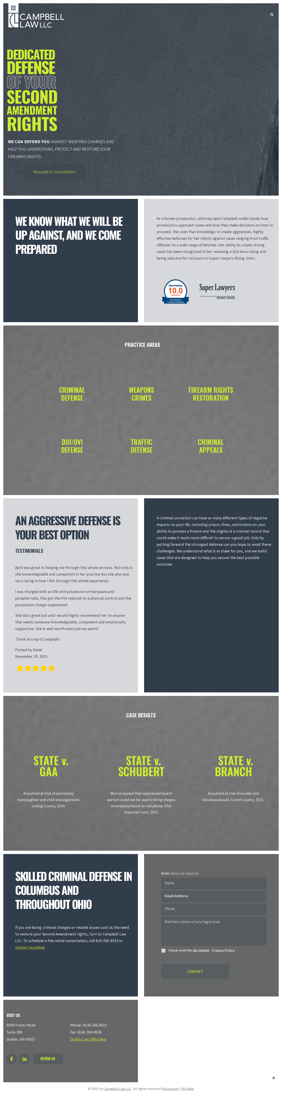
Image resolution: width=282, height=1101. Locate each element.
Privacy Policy (223, 950)
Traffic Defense (141, 446)
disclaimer (201, 950)
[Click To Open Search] (271, 14)
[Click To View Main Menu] (13, 8)
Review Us (48, 1058)
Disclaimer (170, 1088)
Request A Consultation (54, 172)
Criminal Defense (72, 394)
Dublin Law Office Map (88, 1039)
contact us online (30, 947)
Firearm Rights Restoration (210, 394)
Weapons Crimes (141, 394)
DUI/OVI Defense (72, 446)
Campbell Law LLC (118, 1088)
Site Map (187, 1088)
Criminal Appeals (211, 446)
